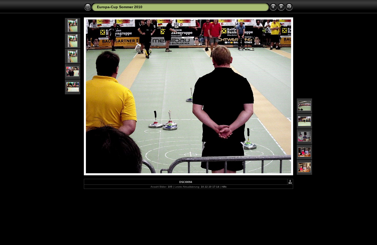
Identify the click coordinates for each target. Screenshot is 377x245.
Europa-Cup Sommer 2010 (119, 7)
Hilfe (224, 186)
